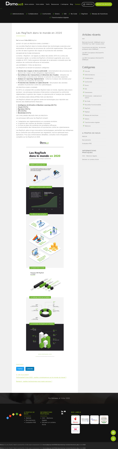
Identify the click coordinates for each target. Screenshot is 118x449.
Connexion (89, 4)
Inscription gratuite (104, 4)
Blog (71, 4)
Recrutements (86, 140)
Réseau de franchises (100, 14)
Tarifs (48, 4)
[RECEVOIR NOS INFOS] (113, 438)
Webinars (88, 126)
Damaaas (21, 40)
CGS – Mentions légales (89, 156)
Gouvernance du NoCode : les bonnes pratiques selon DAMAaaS (94, 48)
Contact (78, 4)
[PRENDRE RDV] (113, 432)
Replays (87, 112)
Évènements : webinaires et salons (93, 96)
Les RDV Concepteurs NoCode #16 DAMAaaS (93, 53)
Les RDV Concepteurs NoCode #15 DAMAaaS (93, 58)
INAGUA (84, 136)
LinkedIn (30, 369)
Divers (57, 14)
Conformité (47, 14)
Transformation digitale (60, 17)
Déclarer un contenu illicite (90, 159)
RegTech (84, 14)
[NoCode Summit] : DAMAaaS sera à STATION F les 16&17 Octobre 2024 (93, 43)
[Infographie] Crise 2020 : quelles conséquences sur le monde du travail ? (41, 377)
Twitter (20, 369)
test (83, 38)
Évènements (88, 92)
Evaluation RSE (87, 143)
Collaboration (33, 14)
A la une (87, 71)
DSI (65, 14)
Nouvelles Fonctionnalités (93, 104)
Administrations (18, 14)
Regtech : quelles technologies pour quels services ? (34, 381)
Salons (87, 119)
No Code (74, 14)
